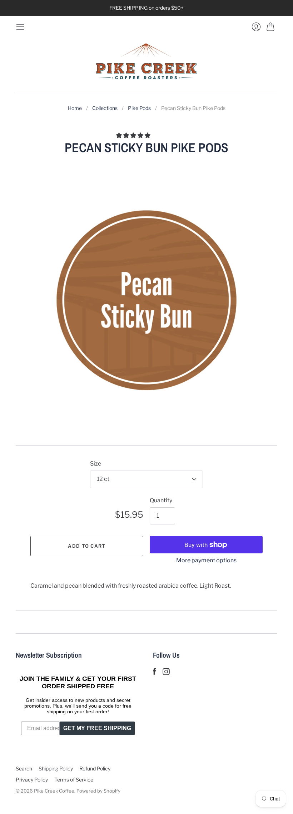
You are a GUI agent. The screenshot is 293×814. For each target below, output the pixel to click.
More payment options (206, 560)
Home (75, 108)
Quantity (161, 500)
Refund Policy (94, 768)
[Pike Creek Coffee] (146, 62)
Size (95, 463)
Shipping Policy (56, 768)
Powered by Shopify (98, 791)
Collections (105, 108)
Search (24, 768)
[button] (134, 135)
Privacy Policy (32, 780)
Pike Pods (139, 108)
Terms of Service (73, 780)
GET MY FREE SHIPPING (97, 728)
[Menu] (20, 26)
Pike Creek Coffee (54, 791)
